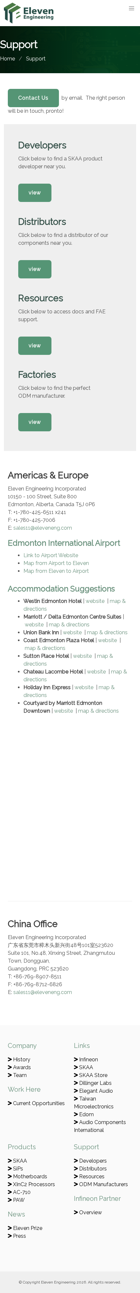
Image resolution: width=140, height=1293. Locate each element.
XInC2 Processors (33, 1184)
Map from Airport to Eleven (56, 563)
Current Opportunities (38, 1103)
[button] (131, 8)
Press (19, 1236)
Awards (21, 1067)
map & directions (69, 625)
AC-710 (21, 1192)
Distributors (92, 1169)
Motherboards (29, 1176)
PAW (18, 1200)
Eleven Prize (27, 1228)
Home (7, 59)
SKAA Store (92, 1075)
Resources (91, 1176)
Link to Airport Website (50, 555)
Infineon (88, 1059)
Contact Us (33, 98)
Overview (90, 1212)
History (21, 1059)
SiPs (17, 1169)
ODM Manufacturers (103, 1184)
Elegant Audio (95, 1091)
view (35, 193)
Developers (92, 1161)
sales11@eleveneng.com (42, 528)
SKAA (85, 1067)
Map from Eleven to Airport (56, 571)
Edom (86, 1114)
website (95, 601)
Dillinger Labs (95, 1083)
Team (19, 1075)
